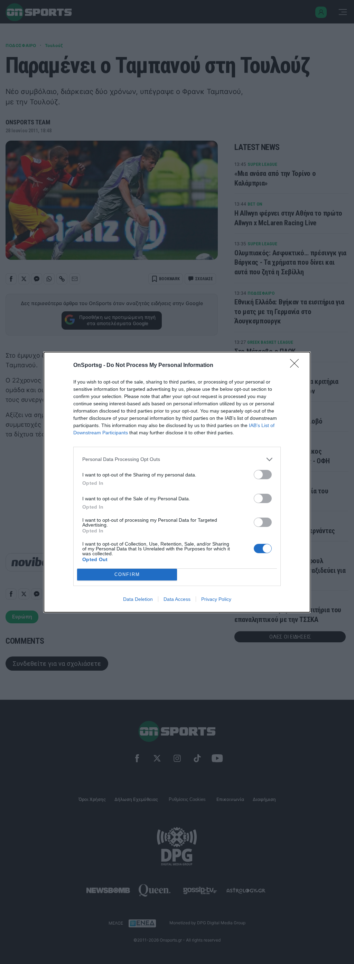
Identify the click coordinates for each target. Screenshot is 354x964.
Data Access (177, 599)
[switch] (263, 474)
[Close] (296, 365)
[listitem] (177, 459)
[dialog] (177, 482)
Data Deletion (138, 599)
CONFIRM (127, 574)
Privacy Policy (216, 599)
